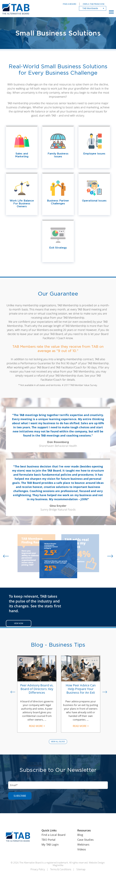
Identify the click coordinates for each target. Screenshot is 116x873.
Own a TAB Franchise (93, 4)
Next (104, 694)
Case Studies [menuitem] (85, 839)
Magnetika (58, 865)
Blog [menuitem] (80, 835)
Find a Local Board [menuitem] (53, 835)
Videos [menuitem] (81, 849)
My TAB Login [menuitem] (50, 844)
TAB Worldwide (90, 8)
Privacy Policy (38, 869)
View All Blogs (58, 741)
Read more (36, 726)
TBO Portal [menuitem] (48, 839)
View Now (18, 623)
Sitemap (80, 869)
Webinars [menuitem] (83, 844)
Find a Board (69, 4)
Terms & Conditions (60, 869)
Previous (12, 694)
